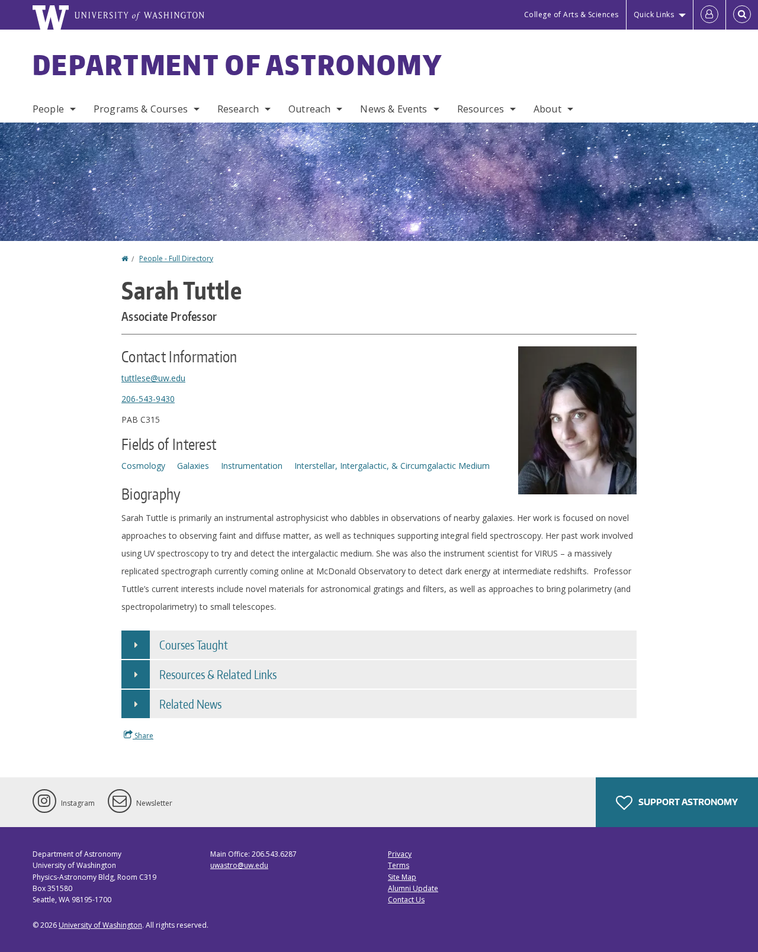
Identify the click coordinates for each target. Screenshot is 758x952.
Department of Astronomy (237, 64)
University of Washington (100, 925)
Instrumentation (251, 465)
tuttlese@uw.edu (153, 378)
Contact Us (406, 900)
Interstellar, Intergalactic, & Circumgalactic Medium (392, 465)
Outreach (309, 108)
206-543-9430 (148, 398)
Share (143, 736)
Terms (398, 865)
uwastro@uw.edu (239, 865)
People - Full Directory (176, 258)
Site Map (402, 877)
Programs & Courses (141, 108)
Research (238, 108)
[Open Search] (742, 15)
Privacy (400, 854)
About (547, 108)
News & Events (393, 108)
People (48, 108)
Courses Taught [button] (193, 644)
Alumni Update (413, 888)
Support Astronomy (687, 802)
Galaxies (193, 465)
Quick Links (654, 14)
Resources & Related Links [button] (218, 674)
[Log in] (709, 15)
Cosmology (143, 465)
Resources (480, 108)
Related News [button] (190, 704)
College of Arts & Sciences (571, 14)
